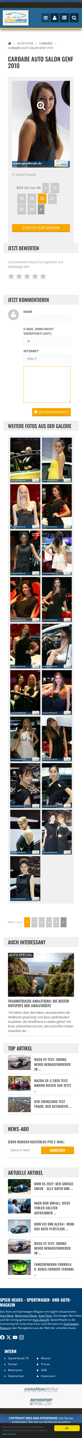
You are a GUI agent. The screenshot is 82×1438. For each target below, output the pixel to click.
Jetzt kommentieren (54, 412)
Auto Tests (45, 1316)
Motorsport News (26, 1316)
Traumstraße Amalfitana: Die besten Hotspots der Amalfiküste (38, 1003)
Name (27, 312)
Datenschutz (16, 1376)
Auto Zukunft (41, 1320)
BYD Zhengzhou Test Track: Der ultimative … (53, 1104)
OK (67, 1428)
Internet (31, 351)
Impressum (48, 1376)
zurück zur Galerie (41, 227)
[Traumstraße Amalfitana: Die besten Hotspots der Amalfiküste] (41, 974)
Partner (13, 1364)
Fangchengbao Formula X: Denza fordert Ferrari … (54, 1269)
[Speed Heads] (16, 18)
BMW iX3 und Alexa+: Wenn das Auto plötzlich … (54, 1226)
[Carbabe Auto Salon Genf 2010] (25, 460)
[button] (16, 124)
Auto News (7, 1316)
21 (52, 198)
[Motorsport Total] (41, 1402)
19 (32, 198)
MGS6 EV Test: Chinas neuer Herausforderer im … (52, 1064)
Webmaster (15, 1370)
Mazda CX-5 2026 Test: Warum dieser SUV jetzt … (52, 1085)
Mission (46, 1358)
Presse (45, 1364)
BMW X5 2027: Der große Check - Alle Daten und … (53, 1186)
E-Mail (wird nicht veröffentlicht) (38, 331)
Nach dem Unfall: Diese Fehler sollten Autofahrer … (52, 1208)
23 (32, 209)
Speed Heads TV (18, 1358)
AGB (44, 1370)
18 (22, 198)
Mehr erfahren (9, 1434)
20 (42, 198)
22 (22, 209)
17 (55, 187)
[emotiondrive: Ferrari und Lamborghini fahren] (41, 1390)
